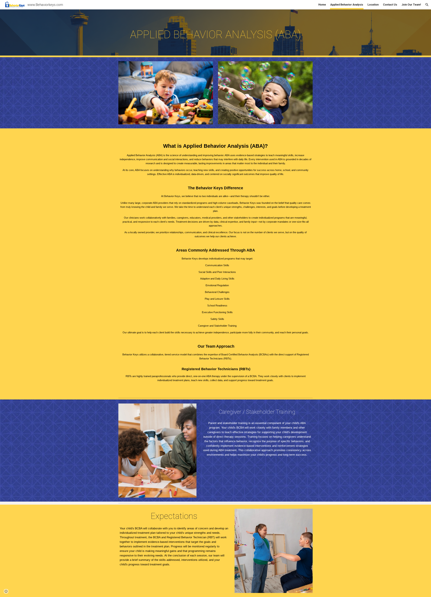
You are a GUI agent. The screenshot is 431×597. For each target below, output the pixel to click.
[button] (427, 5)
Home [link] (322, 4)
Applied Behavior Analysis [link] (346, 4)
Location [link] (373, 4)
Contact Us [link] (390, 4)
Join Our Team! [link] (411, 4)
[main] (215, 33)
